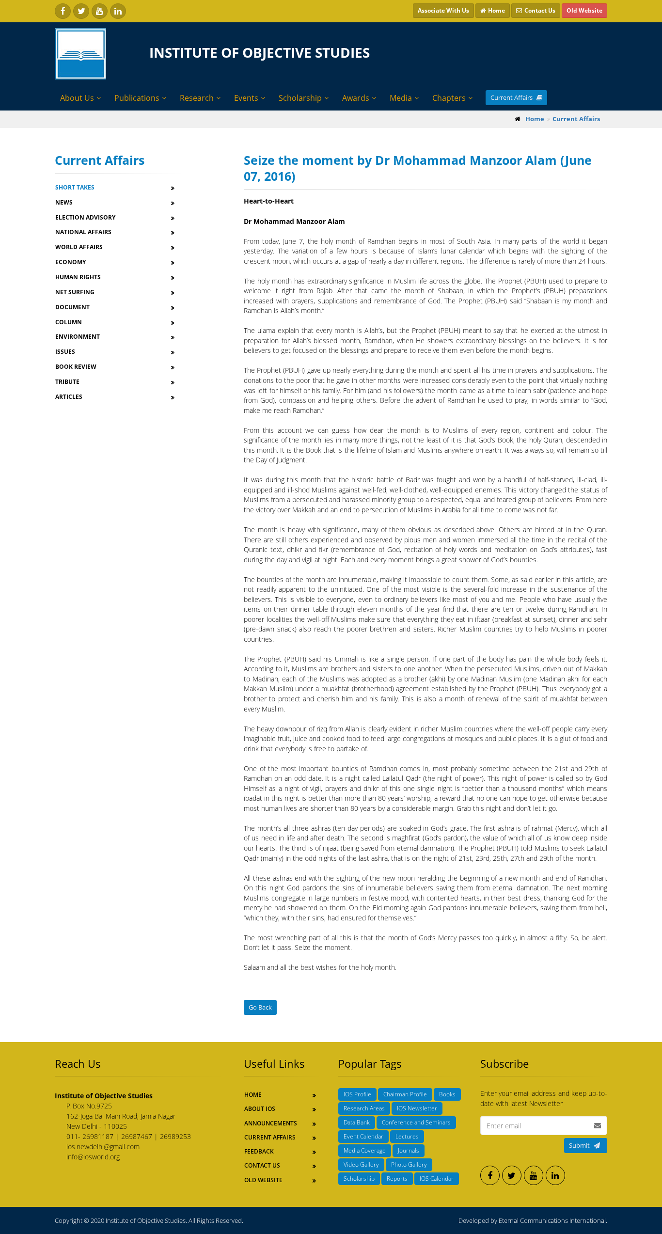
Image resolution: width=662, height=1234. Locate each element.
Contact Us (262, 1165)
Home (253, 1094)
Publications (136, 98)
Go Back (260, 1007)
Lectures (407, 1136)
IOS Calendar (437, 1178)
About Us (77, 98)
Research (197, 98)
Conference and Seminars (416, 1122)
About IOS (259, 1108)
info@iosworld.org (93, 1156)
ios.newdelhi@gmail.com (103, 1146)
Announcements (270, 1123)
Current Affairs (512, 97)
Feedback (259, 1151)
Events (246, 98)
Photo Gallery (409, 1164)
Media (401, 98)
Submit (579, 1145)
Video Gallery (361, 1164)
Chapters (449, 98)
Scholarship (300, 98)
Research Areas (364, 1108)
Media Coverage (365, 1150)
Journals (408, 1150)
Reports (397, 1178)
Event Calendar (363, 1136)
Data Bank (357, 1122)
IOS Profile (357, 1094)
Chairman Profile (405, 1094)
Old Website (263, 1180)
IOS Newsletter (417, 1108)
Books (447, 1094)
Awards (355, 98)
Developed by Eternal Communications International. (532, 1220)
